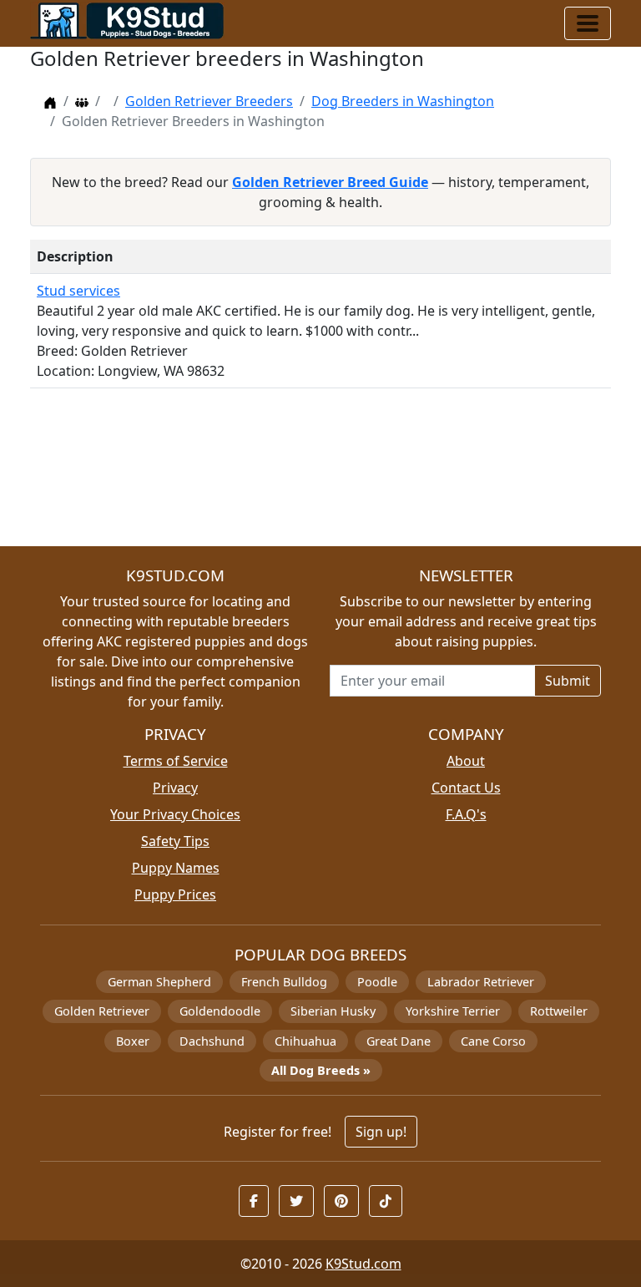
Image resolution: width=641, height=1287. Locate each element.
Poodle (377, 982)
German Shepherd (159, 982)
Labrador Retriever (480, 982)
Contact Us (466, 787)
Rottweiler (559, 1011)
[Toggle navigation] (587, 23)
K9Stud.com (363, 1263)
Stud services (78, 290)
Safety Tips (175, 841)
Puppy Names (176, 868)
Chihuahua (305, 1041)
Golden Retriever (101, 1011)
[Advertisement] (320, 474)
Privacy (175, 787)
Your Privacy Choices (175, 814)
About (466, 761)
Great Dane (398, 1041)
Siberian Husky (333, 1011)
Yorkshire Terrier (453, 1011)
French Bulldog (284, 982)
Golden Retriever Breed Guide (330, 182)
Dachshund (212, 1041)
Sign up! (381, 1131)
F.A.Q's (466, 814)
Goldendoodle (219, 1011)
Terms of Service (176, 761)
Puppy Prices (175, 894)
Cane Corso (493, 1041)
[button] (254, 1201)
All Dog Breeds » (321, 1070)
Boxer (132, 1041)
